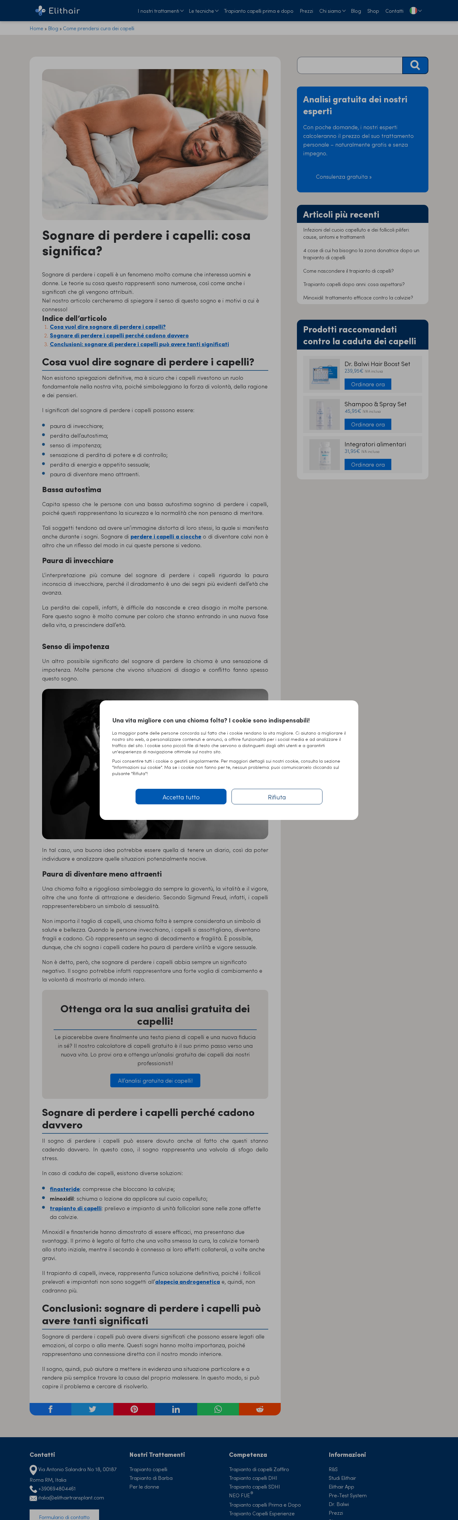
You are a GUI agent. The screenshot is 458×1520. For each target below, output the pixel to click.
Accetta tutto (181, 796)
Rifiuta (277, 796)
